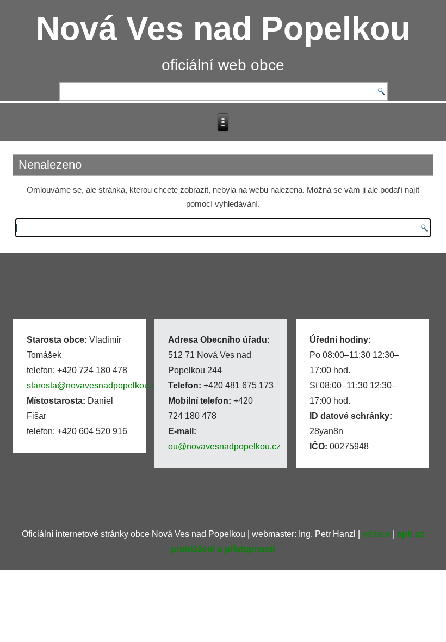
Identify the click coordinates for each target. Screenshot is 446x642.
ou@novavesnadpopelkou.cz (224, 446)
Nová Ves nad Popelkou (223, 28)
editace (376, 534)
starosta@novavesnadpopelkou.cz (93, 385)
